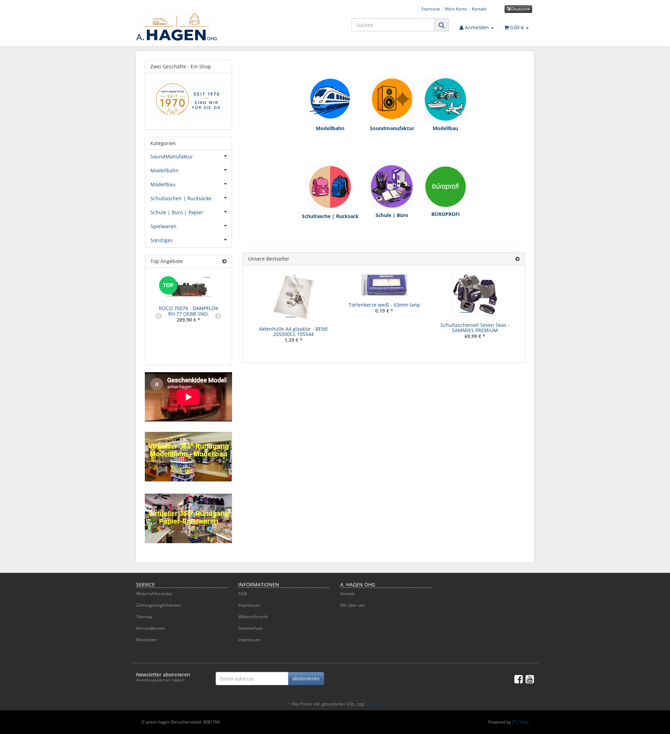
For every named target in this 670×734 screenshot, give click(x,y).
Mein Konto (456, 9)
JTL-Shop (520, 722)
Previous (158, 316)
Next (218, 316)
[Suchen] (442, 25)
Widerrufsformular (154, 594)
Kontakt (479, 9)
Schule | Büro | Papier (176, 212)
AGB (242, 594)
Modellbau (163, 184)
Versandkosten (150, 628)
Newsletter (146, 640)
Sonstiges (161, 240)
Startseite (430, 9)
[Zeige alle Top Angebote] (224, 261)
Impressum (249, 605)
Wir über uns (352, 605)
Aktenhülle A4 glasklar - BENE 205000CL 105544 (293, 331)
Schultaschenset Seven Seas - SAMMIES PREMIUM (474, 328)
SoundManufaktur (171, 156)
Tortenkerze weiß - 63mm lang (384, 304)
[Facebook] (518, 679)
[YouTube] (530, 679)
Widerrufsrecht (253, 617)
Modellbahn (164, 170)
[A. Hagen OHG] (199, 27)
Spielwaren (163, 226)
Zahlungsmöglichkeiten (158, 605)
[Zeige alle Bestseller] (517, 258)
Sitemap (144, 617)
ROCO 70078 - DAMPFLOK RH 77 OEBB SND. (188, 311)
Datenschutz (250, 628)
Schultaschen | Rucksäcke (180, 198)
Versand (374, 704)
